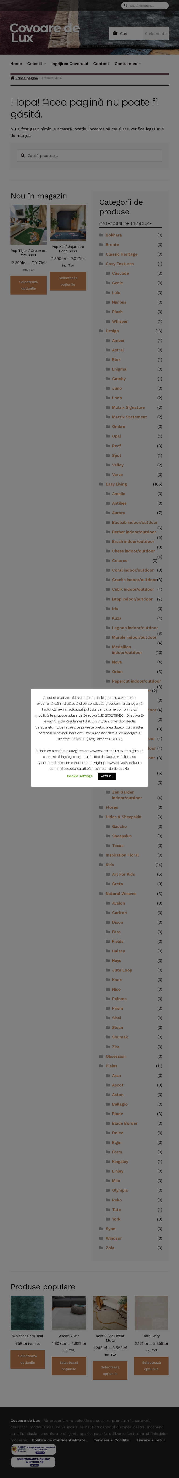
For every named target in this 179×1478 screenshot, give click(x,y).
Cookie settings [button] (80, 776)
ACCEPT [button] (107, 776)
